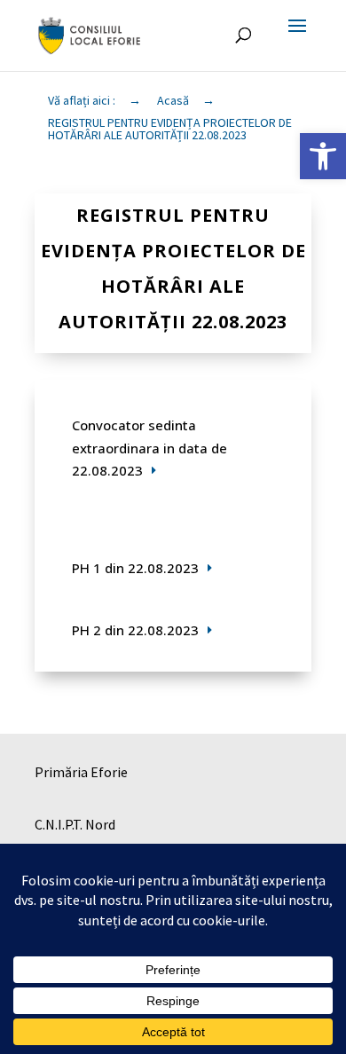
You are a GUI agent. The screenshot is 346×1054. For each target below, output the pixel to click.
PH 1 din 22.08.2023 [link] (135, 568)
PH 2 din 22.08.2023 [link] (135, 630)
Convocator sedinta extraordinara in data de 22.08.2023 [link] (149, 447)
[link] (323, 156)
